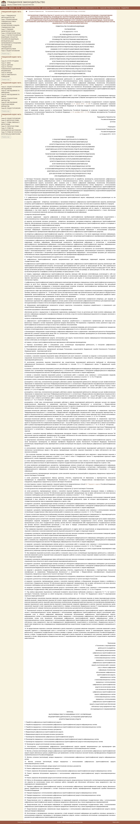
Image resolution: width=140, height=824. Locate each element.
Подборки (125, 8)
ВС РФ (18, 8)
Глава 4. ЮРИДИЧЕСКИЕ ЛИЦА (10, 33)
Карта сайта (116, 822)
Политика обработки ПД (24, 822)
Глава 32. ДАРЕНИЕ (7, 65)
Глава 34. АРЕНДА (6, 72)
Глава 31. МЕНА (6, 63)
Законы (12, 8)
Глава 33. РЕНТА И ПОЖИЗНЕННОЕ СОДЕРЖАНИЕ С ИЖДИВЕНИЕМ (11, 69)
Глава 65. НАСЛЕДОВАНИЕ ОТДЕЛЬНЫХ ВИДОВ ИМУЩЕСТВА (9, 104)
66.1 (87, 484)
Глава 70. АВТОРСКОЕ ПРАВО (10, 120)
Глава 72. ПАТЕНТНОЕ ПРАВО (10, 126)
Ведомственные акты (68, 8)
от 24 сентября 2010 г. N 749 (79, 112)
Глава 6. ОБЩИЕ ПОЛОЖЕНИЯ (10, 51)
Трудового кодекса (94, 484)
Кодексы (4, 8)
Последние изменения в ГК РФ (87, 8)
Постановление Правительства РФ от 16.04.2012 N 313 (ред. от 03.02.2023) (65, 11)
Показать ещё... (6, 53)
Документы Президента (50, 8)
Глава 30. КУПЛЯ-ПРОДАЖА (10, 61)
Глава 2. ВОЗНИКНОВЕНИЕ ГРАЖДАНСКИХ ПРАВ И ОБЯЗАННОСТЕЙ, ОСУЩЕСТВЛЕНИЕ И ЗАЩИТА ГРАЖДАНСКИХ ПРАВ (10, 23)
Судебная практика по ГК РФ (110, 8)
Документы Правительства (31, 8)
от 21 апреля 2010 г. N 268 (81, 104)
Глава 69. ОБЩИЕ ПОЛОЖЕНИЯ (10, 118)
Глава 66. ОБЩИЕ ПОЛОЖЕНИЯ (10, 108)
